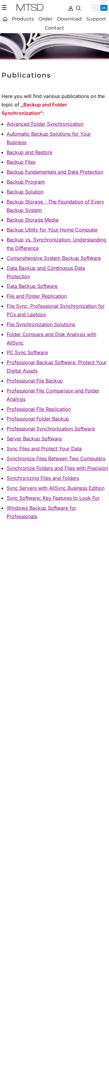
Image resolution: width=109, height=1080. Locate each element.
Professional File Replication (39, 409)
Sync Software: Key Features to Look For (53, 498)
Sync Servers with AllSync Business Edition (55, 488)
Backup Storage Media (32, 220)
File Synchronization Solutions (41, 324)
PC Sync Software (27, 352)
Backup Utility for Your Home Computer (52, 230)
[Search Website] (78, 8)
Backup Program (26, 182)
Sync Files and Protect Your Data (44, 449)
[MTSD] (30, 8)
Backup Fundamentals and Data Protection (55, 172)
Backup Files (21, 162)
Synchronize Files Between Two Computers (56, 458)
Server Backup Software (34, 439)
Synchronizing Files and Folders (43, 478)
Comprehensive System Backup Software (54, 258)
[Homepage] (5, 19)
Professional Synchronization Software (51, 429)
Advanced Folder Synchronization (45, 124)
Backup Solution (25, 192)
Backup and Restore (29, 152)
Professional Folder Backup (38, 419)
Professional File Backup (35, 381)
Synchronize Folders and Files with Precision (57, 468)
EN (104, 8)
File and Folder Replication (37, 296)
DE (95, 8)
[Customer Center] (70, 8)
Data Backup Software (32, 286)
